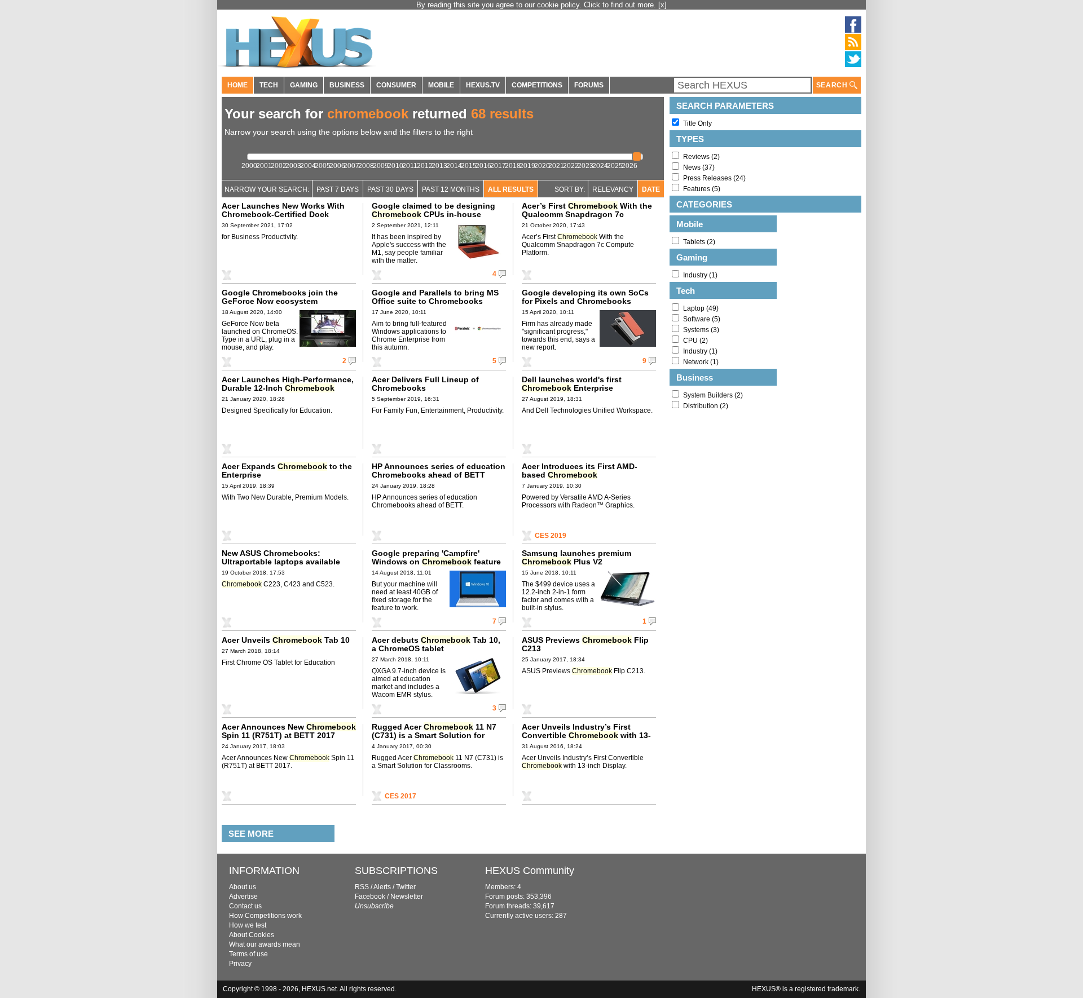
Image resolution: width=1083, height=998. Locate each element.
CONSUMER (396, 85)
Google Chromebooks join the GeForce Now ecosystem (280, 297)
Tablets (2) (699, 242)
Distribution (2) (705, 406)
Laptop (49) (701, 308)
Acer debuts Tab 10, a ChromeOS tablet (436, 644)
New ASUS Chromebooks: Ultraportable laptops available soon (281, 562)
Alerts (382, 887)
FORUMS (589, 85)
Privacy (240, 964)
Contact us (245, 906)
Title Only (697, 123)
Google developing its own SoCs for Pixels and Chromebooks (585, 297)
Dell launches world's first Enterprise (572, 383)
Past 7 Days (337, 189)
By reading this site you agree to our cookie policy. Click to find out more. (537, 5)
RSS (362, 887)
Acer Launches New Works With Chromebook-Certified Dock (283, 210)
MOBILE (441, 85)
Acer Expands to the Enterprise (287, 470)
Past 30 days (390, 189)
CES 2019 (550, 536)
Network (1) (701, 362)
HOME (237, 85)
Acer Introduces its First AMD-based (579, 470)
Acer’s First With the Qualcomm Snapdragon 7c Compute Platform (587, 214)
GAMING (304, 85)
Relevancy (612, 189)
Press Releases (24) (714, 178)
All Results (511, 189)
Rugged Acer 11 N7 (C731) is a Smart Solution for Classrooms (434, 735)
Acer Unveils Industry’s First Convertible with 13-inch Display (586, 735)
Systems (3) (701, 330)
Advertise (243, 896)
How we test (247, 925)
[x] (662, 5)
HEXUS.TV (483, 85)
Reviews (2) (701, 157)
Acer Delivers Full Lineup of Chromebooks (425, 383)
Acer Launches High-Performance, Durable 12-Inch (288, 383)
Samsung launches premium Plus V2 (576, 557)
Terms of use (248, 954)
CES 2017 (400, 796)
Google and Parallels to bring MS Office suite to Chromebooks (435, 297)
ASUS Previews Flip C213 (585, 644)
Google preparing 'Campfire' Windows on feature (436, 557)
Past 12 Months (450, 189)
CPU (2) (695, 341)
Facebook (370, 896)
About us (242, 887)
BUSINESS (346, 85)
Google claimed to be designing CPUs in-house (433, 210)
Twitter (406, 887)
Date (651, 189)
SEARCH (832, 85)
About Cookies (251, 935)
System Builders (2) (713, 395)
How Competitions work (265, 916)
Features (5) (701, 189)
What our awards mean (264, 944)
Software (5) (701, 319)
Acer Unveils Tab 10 (286, 639)
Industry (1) (700, 275)
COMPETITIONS (537, 85)
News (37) (699, 167)
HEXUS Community (529, 870)
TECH (268, 85)
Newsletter (406, 896)
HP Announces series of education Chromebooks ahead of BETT (438, 470)
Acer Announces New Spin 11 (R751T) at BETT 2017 (289, 731)
